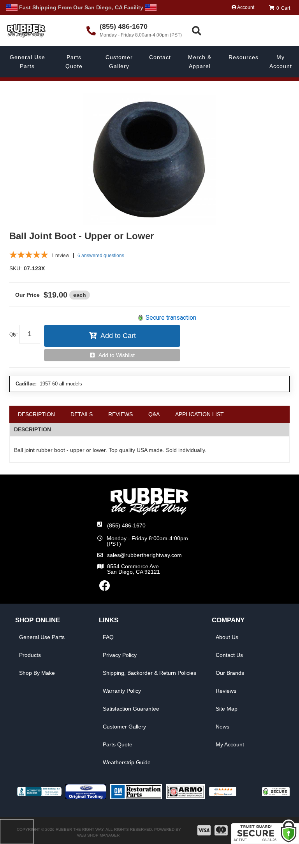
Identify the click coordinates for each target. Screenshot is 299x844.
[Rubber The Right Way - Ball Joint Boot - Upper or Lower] (149, 159)
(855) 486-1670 (126, 525)
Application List (199, 414)
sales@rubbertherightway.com (144, 555)
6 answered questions (100, 255)
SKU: (15, 268)
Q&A (154, 414)
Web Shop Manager (98, 835)
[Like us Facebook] (104, 588)
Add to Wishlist (116, 355)
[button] (244, 31)
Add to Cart (118, 336)
